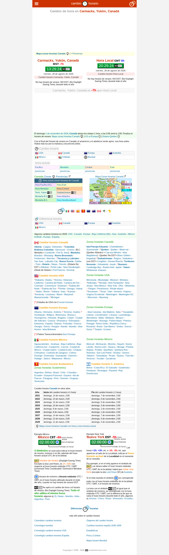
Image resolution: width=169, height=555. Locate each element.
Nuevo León (100, 347)
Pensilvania (102, 289)
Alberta (38, 247)
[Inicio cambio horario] (85, 3)
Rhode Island (116, 289)
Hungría (55, 326)
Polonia (127, 321)
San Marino (109, 326)
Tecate (112, 356)
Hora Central (63, 189)
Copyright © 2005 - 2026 (73, 550)
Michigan (55, 297)
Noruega (103, 321)
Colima (72, 353)
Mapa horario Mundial (96, 540)
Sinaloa (116, 353)
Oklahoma (129, 286)
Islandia (72, 326)
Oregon (92, 289)
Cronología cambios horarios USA (50, 530)
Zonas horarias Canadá (99, 241)
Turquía (98, 329)
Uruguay (74, 378)
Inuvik (113, 264)
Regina (117, 258)
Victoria (70, 250)
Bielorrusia (61, 315)
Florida (62, 289)
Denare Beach (115, 261)
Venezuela (39, 381)
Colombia (71, 372)
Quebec (114, 249)
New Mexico (100, 286)
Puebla (98, 350)
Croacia (51, 321)
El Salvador (111, 368)
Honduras (91, 370)
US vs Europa (91, 136)
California (38, 283)
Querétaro (108, 350)
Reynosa (90, 353)
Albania (38, 312)
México (42, 157)
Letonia (89, 315)
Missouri (114, 280)
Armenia (68, 312)
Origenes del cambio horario (99, 520)
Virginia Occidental (95, 294)
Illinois (46, 291)
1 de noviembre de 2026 (57, 133)
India (76, 496)
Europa (91, 153)
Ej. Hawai (59, 496)
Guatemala (124, 368)
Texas (103, 291)
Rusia (99, 326)
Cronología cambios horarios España (51, 535)
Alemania (47, 312)
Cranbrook (50, 253)
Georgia (71, 289)
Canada (38, 176)
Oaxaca (111, 347)
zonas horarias (66, 302)
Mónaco (119, 318)
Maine (59, 294)
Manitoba (75, 253)
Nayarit (120, 344)
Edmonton (57, 247)
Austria (76, 312)
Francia (77, 323)
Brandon (38, 255)
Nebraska (92, 283)
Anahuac (55, 344)
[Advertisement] (84, 33)
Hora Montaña (41, 189)
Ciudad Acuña (65, 350)
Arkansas (67, 280)
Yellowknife (102, 264)
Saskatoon (128, 258)
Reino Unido (102, 323)
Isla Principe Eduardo (97, 247)
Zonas (48, 176)
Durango (38, 356)
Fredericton (39, 258)
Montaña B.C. (41, 196)
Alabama (39, 280)
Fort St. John (62, 253)
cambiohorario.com (97, 550)
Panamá (113, 370)
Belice (89, 368)
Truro (38, 264)
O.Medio (66, 157)
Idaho (39, 291)
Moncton (51, 258)
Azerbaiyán (39, 315)
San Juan (38, 261)
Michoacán (101, 344)
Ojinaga (120, 347)
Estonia (58, 323)
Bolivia (48, 372)
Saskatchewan (64, 192)
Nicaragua (102, 370)
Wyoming (103, 297)
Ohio (121, 286)
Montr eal (124, 249)
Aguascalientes (41, 344)
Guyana (67, 375)
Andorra (57, 312)
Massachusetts (41, 297)
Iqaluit (118, 267)
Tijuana (120, 356)
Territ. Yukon (41, 192)
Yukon (126, 267)
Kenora (70, 270)
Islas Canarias (94, 312)
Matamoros (57, 358)
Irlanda (64, 326)
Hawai (79, 289)
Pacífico (39, 167)
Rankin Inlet (108, 267)
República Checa (118, 323)
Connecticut (50, 286)
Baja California (68, 344)
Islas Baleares (49, 329)
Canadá (73, 133)
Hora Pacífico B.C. (43, 185)
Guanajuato (61, 356)
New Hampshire (115, 283)
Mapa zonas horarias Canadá (66, 136)
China (101, 498)
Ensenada (49, 356)
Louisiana (50, 294)
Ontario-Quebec (109, 136)
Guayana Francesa (53, 375)
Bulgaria (62, 318)
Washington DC (126, 294)
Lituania (113, 315)
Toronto (62, 264)
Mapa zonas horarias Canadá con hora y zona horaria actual (67, 426)
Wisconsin (92, 297)
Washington (111, 294)
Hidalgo (38, 358)
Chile (62, 372)
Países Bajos (115, 321)
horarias (94, 508)
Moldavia (109, 318)
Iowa (63, 291)
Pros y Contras (93, 535)
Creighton (101, 261)
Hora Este (61, 185)
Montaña (64, 167)
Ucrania (107, 329)
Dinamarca (62, 321)
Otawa (54, 264)
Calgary (47, 247)
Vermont (118, 291)
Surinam (64, 378)
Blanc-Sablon (123, 255)
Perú (56, 378)
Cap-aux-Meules (113, 252)
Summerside (92, 249)
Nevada (103, 283)
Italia (118, 312)
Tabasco (90, 356)
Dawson (102, 270)
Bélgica (50, 315)
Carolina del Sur (71, 283)
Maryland (68, 294)
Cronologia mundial (43, 525)
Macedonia (91, 318)
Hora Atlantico (63, 196)
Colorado (38, 286)
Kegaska (90, 258)
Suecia (128, 326)
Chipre (70, 318)
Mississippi (103, 280)
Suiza (89, 329)
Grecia (47, 326)
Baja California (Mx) (101, 234)
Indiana (55, 291)
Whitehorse (91, 270)
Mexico (42, 227)
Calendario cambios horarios (47, 520)
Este (112, 167)
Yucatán (100, 358)
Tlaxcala (129, 356)
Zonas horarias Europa (99, 307)
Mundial (91, 157)
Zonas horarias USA (98, 275)
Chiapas (77, 350)
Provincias (61, 176)
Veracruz (90, 358)
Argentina (38, 372)
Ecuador (38, 375)
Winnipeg (48, 255)
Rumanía (90, 326)
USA (40, 153)
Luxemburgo (124, 315)
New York (112, 286)
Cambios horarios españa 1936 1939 (103, 525)
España (55, 237)
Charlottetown (116, 247)
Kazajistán (128, 312)
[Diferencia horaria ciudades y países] (61, 211)
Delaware (62, 286)
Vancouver (60, 250)
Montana (124, 280)
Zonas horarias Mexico (99, 339)
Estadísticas (92, 530)
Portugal (90, 323)
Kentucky (39, 294)
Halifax (78, 261)
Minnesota (91, 280)
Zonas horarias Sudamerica (50, 367)
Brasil (56, 372)
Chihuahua (39, 353)
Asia (114, 234)
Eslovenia (39, 323)
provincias (40, 171)
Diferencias (76, 508)
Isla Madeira (108, 312)
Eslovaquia (74, 321)
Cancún (64, 347)
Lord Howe (111, 472)
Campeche (54, 347)
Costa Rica (99, 368)
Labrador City (51, 261)
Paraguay (47, 378)
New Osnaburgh (71, 267)
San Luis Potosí (104, 353)
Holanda (52, 318)
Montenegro (92, 321)
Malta (101, 318)
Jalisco (46, 358)
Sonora (125, 353)
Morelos (112, 344)
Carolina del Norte (53, 283)
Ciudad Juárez (50, 350)
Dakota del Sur (49, 289)
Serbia (120, 326)
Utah (110, 291)
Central (88, 167)
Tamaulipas (101, 356)
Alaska (48, 280)
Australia (116, 153)
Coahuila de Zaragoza (56, 353)
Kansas (71, 291)
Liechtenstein (101, 315)
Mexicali (90, 344)
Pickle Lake (56, 267)
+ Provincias (76, 53)
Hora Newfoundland (66, 200)
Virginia (127, 291)
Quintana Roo (121, 350)
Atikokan (45, 267)
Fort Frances (59, 270)
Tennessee (92, 291)
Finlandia (67, 323)
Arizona (58, 280)
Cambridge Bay (93, 267)
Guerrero (72, 356)
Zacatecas (111, 358)
